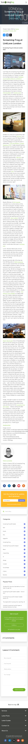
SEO (15, 31)
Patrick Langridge (7, 460)
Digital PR (14, 538)
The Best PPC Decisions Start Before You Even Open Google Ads (14, 587)
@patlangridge (6, 425)
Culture (14, 571)
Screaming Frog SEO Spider (14, 524)
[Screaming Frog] (7, 2)
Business (14, 574)
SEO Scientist (16, 202)
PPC (14, 534)
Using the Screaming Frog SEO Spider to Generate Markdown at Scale (12, 606)
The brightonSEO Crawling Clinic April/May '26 (14, 602)
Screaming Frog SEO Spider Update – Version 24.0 (13, 592)
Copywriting (14, 553)
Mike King (18, 157)
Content (14, 564)
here (12, 171)
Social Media (14, 567)
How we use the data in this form (14, 504)
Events (11, 31)
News (14, 549)
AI (14, 556)
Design (14, 560)
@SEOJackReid (7, 93)
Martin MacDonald (8, 341)
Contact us (14, 625)
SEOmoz (19, 136)
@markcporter (17, 93)
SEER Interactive (18, 262)
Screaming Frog (14, 542)
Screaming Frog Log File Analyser (14, 545)
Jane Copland (14, 218)
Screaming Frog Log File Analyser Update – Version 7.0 (13, 597)
